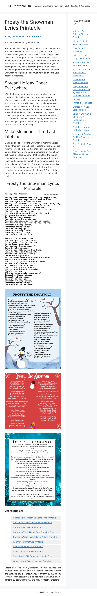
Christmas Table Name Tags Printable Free (33, 532)
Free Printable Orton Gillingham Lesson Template (82, 154)
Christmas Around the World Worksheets (32, 522)
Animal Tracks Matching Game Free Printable (34, 518)
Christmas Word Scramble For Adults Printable (35, 537)
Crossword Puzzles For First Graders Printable (82, 137)
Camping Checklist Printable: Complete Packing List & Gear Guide (62, 6)
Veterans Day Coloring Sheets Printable (80, 34)
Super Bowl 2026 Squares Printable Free (32, 556)
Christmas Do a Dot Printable (27, 527)
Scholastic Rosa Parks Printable (28, 551)
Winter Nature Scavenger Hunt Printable (32, 561)
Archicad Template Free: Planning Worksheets (81, 72)
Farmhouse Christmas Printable (28, 542)
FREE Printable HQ (18, 6)
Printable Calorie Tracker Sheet (28, 546)
